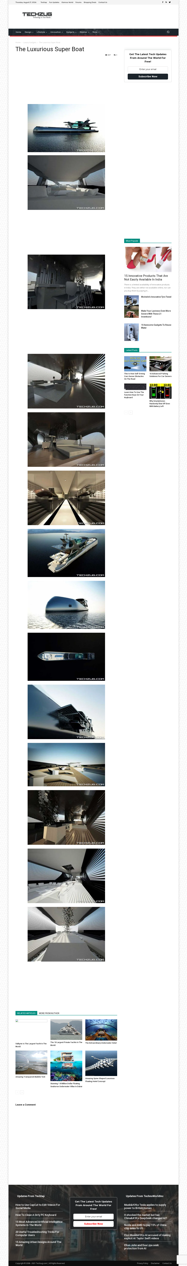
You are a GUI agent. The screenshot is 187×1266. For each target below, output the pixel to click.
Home (18, 42)
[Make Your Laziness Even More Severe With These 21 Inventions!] (131, 313)
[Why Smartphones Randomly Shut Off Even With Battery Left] (160, 391)
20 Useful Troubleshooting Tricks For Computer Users (37, 1233)
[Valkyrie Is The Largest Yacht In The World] (31, 1030)
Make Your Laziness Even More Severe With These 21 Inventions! (156, 314)
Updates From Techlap (31, 1196)
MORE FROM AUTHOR (49, 1013)
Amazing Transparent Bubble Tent (30, 1077)
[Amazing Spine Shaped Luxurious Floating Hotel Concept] (101, 1063)
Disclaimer (155, 1263)
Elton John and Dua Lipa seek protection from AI (141, 1247)
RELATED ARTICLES (26, 1013)
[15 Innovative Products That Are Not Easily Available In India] (148, 259)
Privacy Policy (142, 1263)
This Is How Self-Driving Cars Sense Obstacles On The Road (134, 376)
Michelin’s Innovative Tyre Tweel (156, 297)
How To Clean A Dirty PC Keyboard (35, 1214)
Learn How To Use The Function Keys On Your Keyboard (134, 395)
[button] (168, 32)
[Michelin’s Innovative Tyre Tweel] (131, 303)
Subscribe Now (147, 76)
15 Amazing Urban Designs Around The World (38, 1243)
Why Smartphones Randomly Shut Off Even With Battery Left (159, 403)
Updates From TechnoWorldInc (144, 1196)
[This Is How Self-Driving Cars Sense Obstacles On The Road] (135, 363)
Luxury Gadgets (29, 42)
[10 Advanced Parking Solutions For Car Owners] (160, 363)
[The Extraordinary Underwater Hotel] (101, 1029)
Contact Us (167, 1263)
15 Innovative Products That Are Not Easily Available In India (146, 277)
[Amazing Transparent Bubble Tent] (31, 1062)
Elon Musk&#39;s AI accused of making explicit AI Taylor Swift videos (147, 1237)
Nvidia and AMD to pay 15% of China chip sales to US (145, 1226)
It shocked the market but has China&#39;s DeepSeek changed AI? (145, 1216)
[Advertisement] (118, 14)
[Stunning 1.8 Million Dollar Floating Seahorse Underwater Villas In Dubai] (66, 1066)
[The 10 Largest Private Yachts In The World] (66, 1029)
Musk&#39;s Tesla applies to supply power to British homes (145, 1206)
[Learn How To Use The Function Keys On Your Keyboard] (135, 387)
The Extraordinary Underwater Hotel (101, 1043)
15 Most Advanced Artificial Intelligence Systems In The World (39, 1223)
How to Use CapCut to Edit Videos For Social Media (37, 1206)
